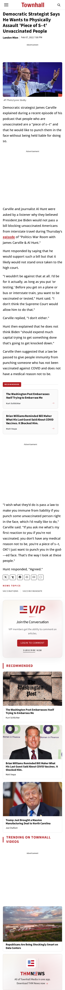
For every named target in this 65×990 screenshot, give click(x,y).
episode (9, 237)
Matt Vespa (11, 774)
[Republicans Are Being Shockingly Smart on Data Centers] (32, 924)
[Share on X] (5, 577)
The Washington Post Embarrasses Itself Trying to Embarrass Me (30, 711)
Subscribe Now (32, 650)
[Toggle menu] (6, 4)
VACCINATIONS (10, 591)
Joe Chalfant (12, 827)
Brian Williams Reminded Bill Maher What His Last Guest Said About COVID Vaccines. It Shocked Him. (32, 766)
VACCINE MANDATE (32, 591)
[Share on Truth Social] (13, 577)
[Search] (59, 4)
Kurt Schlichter (13, 717)
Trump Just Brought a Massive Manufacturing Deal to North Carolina (28, 821)
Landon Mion (10, 38)
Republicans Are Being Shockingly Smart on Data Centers (32, 946)
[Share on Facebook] (20, 577)
